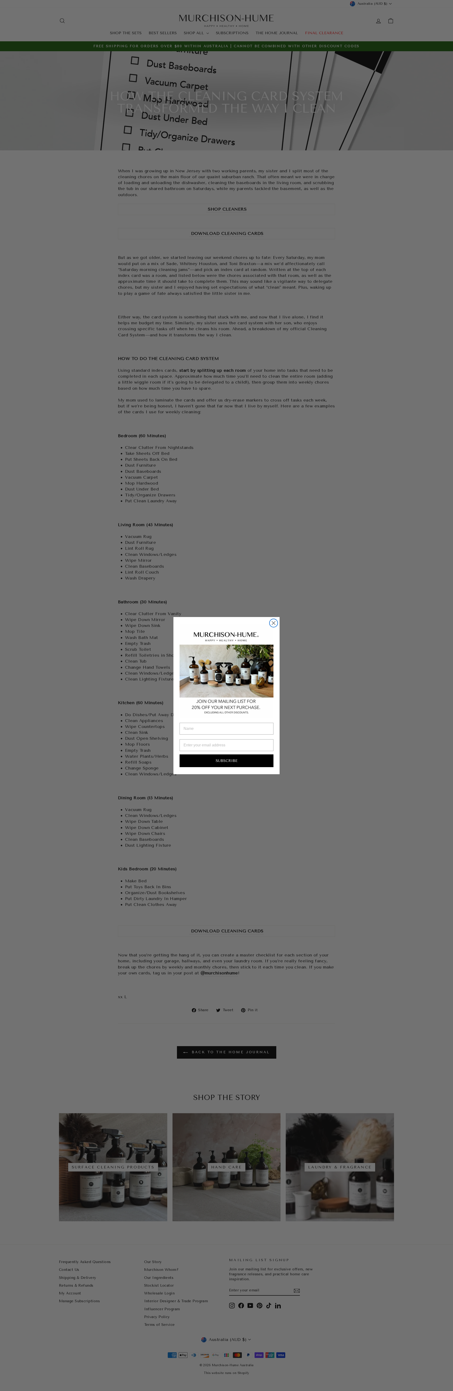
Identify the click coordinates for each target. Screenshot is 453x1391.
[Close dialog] (273, 623)
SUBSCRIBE (227, 760)
